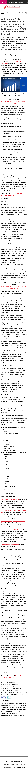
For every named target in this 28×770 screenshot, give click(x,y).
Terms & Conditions (20, 764)
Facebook (11, 677)
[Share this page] (26, 12)
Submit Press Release (8, 764)
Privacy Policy (21, 767)
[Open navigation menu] (2, 12)
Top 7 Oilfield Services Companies (10, 544)
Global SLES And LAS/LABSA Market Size (12, 529)
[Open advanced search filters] (22, 12)
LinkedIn (11, 675)
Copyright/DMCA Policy (9, 767)
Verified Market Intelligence (8, 554)
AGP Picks (3, 2)
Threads (22, 675)
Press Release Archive (16, 761)
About (7, 761)
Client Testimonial (20, 672)
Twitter (17, 675)
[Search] (19, 12)
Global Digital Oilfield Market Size (10, 499)
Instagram (4, 677)
